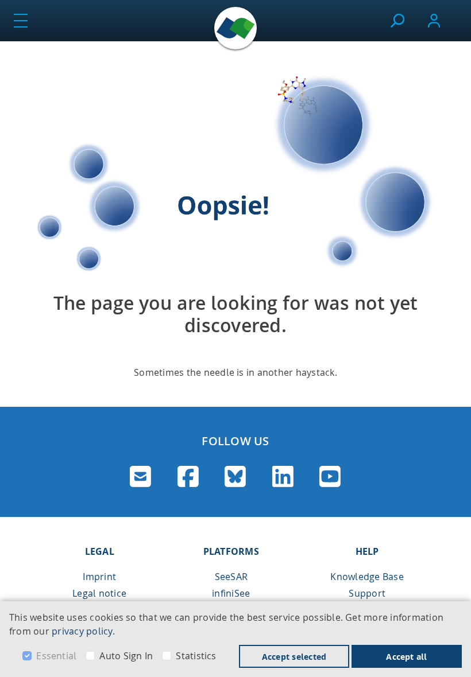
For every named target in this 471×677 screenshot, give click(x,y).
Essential (56, 655)
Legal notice (99, 593)
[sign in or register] (434, 20)
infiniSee (231, 593)
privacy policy (82, 631)
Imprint (99, 576)
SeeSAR (231, 576)
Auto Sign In (126, 655)
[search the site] (397, 20)
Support (367, 593)
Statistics (196, 655)
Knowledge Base (366, 576)
